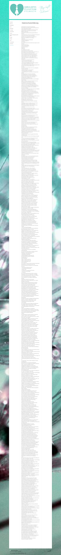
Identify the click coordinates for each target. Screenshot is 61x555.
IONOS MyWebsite (21, 553)
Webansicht (49, 551)
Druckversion (13, 550)
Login (50, 550)
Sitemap (16, 550)
